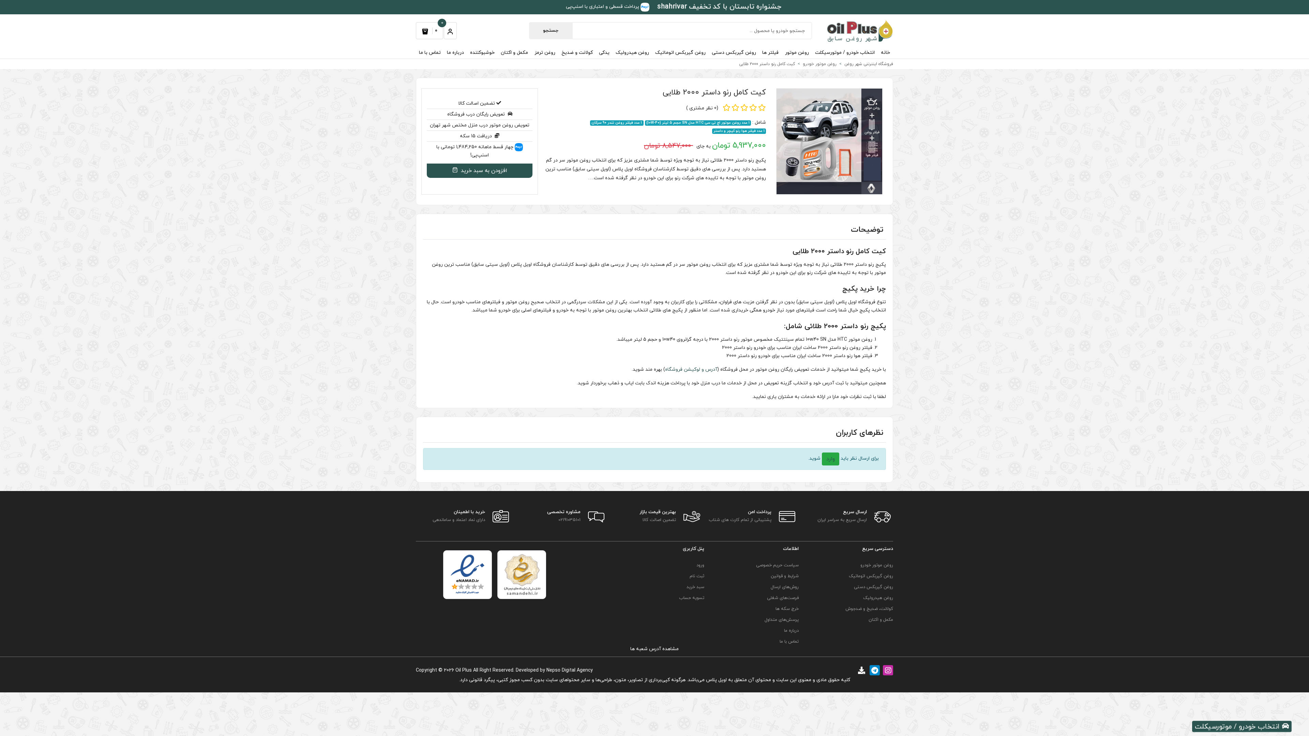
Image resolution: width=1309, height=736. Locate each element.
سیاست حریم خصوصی (777, 565)
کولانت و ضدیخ (577, 52)
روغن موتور (797, 52)
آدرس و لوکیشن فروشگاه (691, 369)
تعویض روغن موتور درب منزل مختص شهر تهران (479, 125)
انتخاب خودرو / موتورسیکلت (845, 52)
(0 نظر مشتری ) (702, 108)
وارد (830, 459)
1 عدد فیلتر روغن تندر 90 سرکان (616, 122)
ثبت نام (697, 576)
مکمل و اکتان (514, 52)
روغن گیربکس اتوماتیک (680, 52)
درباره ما (455, 52)
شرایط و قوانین (785, 576)
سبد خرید (695, 587)
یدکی (604, 52)
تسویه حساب (691, 598)
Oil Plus (463, 670)
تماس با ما (430, 52)
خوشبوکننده (482, 52)
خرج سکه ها (787, 609)
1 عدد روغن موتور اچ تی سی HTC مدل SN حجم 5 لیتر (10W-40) (698, 122)
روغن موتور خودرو (876, 565)
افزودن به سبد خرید (483, 170)
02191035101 (569, 520)
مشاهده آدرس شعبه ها (654, 649)
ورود (700, 565)
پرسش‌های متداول (782, 620)
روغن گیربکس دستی (734, 52)
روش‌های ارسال (785, 587)
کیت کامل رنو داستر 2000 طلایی (714, 92)
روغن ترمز (545, 52)
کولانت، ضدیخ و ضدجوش (869, 609)
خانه (885, 52)
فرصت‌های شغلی (783, 598)
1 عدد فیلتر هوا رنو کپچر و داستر (739, 131)
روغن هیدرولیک (632, 52)
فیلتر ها (770, 52)
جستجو (550, 30)
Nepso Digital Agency (569, 670)
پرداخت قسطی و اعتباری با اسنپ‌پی (603, 6)
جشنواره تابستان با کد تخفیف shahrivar (719, 6)
